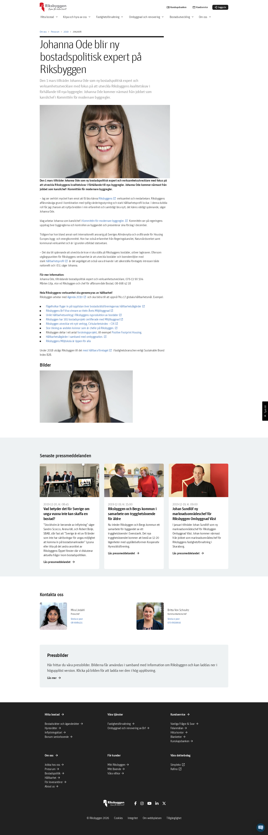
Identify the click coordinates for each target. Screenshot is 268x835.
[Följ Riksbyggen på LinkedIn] (157, 803)
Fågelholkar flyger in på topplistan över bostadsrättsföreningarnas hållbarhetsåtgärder (93, 306)
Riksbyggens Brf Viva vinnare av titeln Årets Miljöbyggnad (78, 310)
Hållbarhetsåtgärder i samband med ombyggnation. (74, 337)
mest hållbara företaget (95, 350)
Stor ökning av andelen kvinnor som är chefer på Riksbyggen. (80, 328)
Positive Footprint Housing (126, 332)
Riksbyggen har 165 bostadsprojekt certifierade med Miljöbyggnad (83, 319)
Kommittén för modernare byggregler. (103, 221)
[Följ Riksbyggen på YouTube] (149, 803)
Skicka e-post (77, 618)
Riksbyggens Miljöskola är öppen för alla (68, 341)
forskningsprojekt (87, 332)
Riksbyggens (105, 198)
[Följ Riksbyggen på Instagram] (142, 803)
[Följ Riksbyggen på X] (164, 803)
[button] (86, 396)
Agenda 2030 (75, 297)
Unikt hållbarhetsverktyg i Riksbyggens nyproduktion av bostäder (82, 315)
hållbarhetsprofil (55, 261)
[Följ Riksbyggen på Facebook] (135, 803)
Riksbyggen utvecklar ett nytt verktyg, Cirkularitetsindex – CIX (80, 324)
